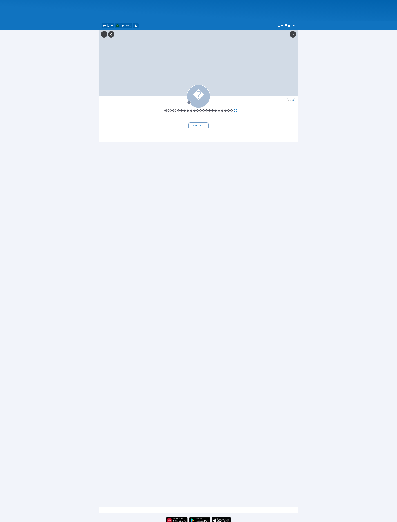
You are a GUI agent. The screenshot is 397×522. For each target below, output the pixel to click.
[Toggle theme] (136, 25)
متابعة (291, 100)
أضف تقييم (198, 125)
